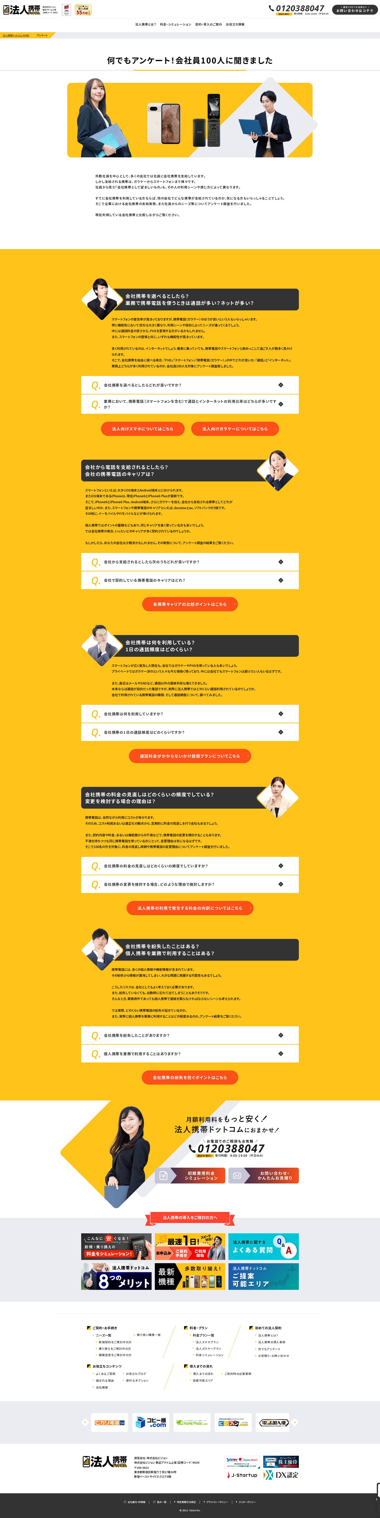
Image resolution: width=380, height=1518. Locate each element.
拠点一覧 (161, 1502)
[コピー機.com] (150, 1429)
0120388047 (300, 8)
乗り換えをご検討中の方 (115, 1349)
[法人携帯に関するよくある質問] (263, 1246)
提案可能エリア (203, 1380)
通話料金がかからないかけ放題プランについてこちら (190, 756)
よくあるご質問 (106, 1374)
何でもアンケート (269, 1349)
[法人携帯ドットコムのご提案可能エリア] (263, 1276)
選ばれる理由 (105, 1380)
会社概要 (102, 1387)
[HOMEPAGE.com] (192, 1429)
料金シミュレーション (210, 1355)
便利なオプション (137, 1380)
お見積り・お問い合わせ (273, 1356)
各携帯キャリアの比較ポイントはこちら (190, 604)
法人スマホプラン (207, 1342)
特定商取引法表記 (186, 1502)
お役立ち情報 (235, 24)
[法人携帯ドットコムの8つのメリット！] (116, 1276)
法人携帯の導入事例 (272, 1342)
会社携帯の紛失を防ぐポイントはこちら (190, 1077)
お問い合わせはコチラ (355, 9)
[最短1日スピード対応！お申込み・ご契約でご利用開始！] (190, 1246)
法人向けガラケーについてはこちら (235, 429)
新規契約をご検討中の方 (115, 1342)
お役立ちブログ (136, 1374)
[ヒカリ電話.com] (109, 1429)
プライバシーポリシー (217, 1502)
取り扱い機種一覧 (149, 1335)
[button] (295, 1422)
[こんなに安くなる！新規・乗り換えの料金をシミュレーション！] (116, 1246)
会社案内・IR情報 (136, 1502)
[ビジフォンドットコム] (233, 1429)
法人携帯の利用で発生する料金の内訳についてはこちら (190, 908)
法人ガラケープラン (208, 1349)
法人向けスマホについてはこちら (143, 429)
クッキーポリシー (247, 1502)
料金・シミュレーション (175, 24)
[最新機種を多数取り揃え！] (190, 1276)
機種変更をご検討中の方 (115, 1355)
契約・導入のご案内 (208, 24)
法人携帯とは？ (145, 24)
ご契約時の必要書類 (238, 1374)
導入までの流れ (203, 1374)
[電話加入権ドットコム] (274, 1429)
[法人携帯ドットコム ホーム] (22, 10)
